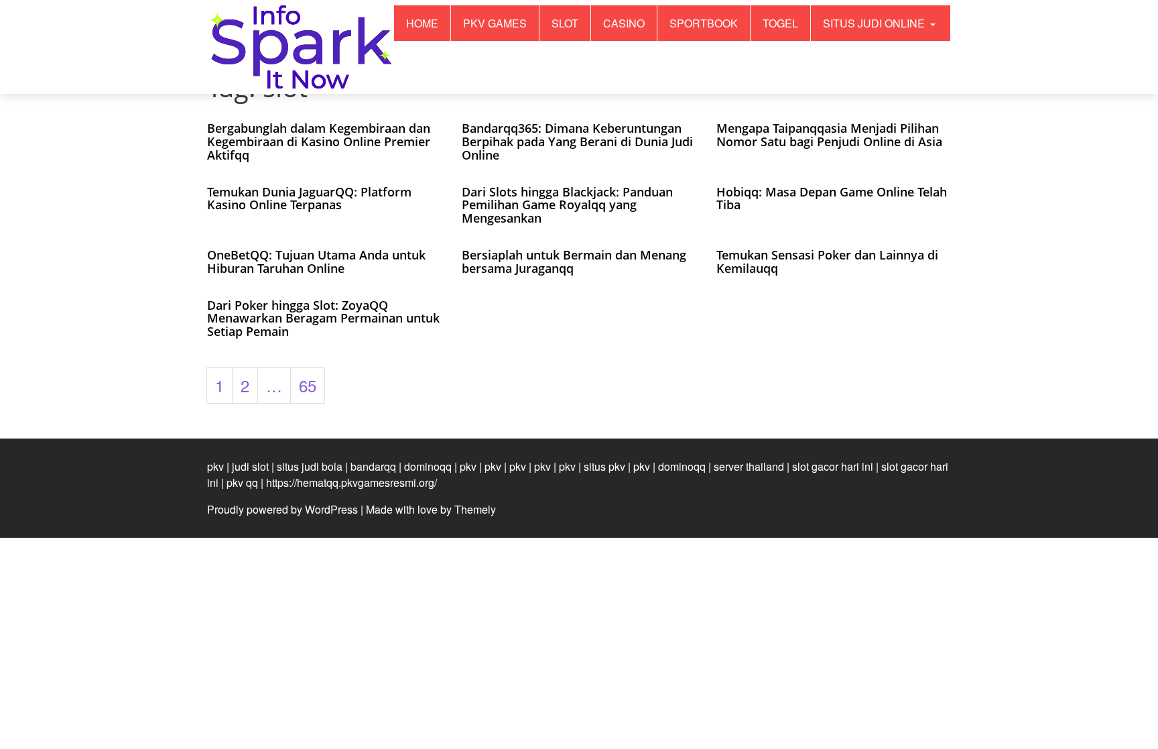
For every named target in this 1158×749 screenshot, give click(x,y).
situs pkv (604, 466)
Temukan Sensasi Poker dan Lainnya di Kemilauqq (827, 261)
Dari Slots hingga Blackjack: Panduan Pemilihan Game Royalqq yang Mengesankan (567, 205)
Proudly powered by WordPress (282, 509)
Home (422, 23)
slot (565, 23)
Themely (475, 509)
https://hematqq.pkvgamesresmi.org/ (351, 482)
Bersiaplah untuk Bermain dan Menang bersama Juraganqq (574, 261)
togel (780, 23)
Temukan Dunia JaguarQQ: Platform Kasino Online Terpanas (309, 198)
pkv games (495, 23)
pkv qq (242, 482)
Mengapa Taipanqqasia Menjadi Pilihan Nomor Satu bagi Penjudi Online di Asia (829, 135)
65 (307, 385)
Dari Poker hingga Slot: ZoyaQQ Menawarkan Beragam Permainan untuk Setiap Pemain (323, 318)
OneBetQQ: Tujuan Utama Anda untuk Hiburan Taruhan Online (316, 261)
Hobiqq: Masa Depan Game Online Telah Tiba (831, 198)
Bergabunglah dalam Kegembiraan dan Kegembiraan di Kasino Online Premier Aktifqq (318, 141)
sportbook (703, 23)
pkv (215, 466)
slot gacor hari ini (832, 466)
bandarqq (373, 466)
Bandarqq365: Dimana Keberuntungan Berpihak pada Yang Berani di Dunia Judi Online (577, 141)
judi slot (250, 466)
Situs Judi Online (875, 23)
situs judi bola (309, 466)
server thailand (749, 466)
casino (624, 23)
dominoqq (428, 466)
